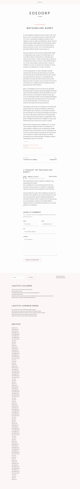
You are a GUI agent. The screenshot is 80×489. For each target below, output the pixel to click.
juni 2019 (14, 457)
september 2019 (16, 452)
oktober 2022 (15, 393)
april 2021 (14, 422)
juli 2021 (14, 417)
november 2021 (16, 410)
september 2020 (16, 433)
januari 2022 (15, 407)
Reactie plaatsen (32, 259)
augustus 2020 (15, 434)
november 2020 (16, 430)
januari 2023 (15, 388)
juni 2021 (14, 418)
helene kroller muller (36, 147)
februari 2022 (15, 406)
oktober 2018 (15, 469)
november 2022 (16, 391)
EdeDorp (40, 13)
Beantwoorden (53, 176)
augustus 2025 (15, 339)
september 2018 (16, 471)
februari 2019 (15, 463)
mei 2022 (14, 401)
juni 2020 (14, 438)
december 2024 (15, 351)
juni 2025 (14, 342)
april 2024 (14, 364)
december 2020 (15, 428)
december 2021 (15, 409)
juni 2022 (14, 399)
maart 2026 (14, 327)
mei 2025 (14, 343)
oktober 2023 (15, 374)
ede (28, 147)
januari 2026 (15, 331)
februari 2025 (15, 348)
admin (26, 146)
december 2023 (15, 371)
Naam (24, 221)
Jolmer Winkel (40, 24)
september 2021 (16, 414)
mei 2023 (14, 382)
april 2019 (14, 460)
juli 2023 (14, 379)
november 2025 (16, 334)
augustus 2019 (15, 454)
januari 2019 (15, 465)
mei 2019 (14, 458)
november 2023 (16, 372)
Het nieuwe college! (17, 291)
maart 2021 (14, 423)
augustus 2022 (15, 396)
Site (24, 228)
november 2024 (16, 353)
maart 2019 (14, 461)
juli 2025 (14, 340)
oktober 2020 (15, 431)
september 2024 (16, 356)
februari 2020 (15, 444)
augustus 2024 (15, 358)
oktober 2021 (15, 412)
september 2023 (16, 375)
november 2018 (16, 468)
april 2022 (14, 402)
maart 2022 (14, 404)
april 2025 (14, 345)
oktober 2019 (15, 450)
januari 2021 (15, 426)
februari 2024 (15, 367)
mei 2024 (14, 363)
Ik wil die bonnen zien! (17, 294)
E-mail (42, 221)
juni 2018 (14, 476)
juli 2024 (14, 359)
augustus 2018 (15, 473)
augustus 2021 (15, 415)
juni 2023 (14, 380)
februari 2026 (15, 329)
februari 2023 (15, 387)
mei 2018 (14, 477)
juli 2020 (14, 436)
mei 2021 (14, 420)
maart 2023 (14, 385)
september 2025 (16, 337)
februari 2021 (15, 425)
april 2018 (14, 479)
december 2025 (15, 332)
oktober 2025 (15, 335)
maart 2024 (14, 366)
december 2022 (15, 390)
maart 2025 (14, 347)
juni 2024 (14, 361)
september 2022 (16, 395)
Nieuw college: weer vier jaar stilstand (22, 289)
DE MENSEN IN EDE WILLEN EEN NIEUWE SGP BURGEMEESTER (25, 292)
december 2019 (15, 447)
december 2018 (15, 466)
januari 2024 (15, 369)
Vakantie (53, 159)
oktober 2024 (15, 355)
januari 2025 (15, 350)
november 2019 (16, 449)
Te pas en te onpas (30, 159)
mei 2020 (14, 439)
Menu (40, 2)
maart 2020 (14, 442)
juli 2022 (14, 398)
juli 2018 (14, 474)
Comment (25, 236)
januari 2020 (15, 446)
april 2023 (14, 383)
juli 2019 (14, 455)
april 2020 (14, 441)
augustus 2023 (15, 377)
